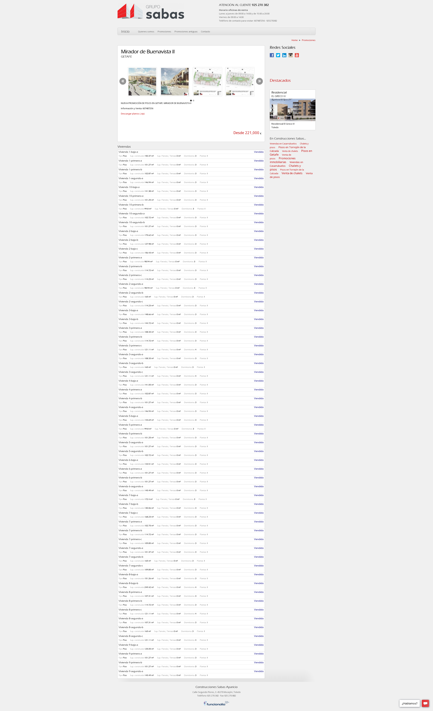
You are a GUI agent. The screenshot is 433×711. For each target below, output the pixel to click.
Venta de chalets (290, 151)
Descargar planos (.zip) (132, 113)
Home (295, 40)
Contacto (205, 31)
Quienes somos (146, 31)
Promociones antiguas (186, 31)
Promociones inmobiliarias (282, 160)
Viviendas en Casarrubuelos (283, 143)
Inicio (125, 31)
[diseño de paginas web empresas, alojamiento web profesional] (216, 702)
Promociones (164, 31)
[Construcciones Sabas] (151, 5)
